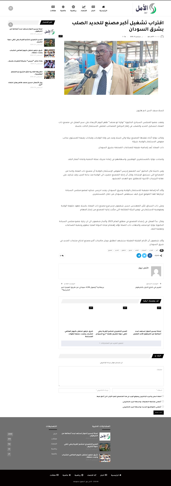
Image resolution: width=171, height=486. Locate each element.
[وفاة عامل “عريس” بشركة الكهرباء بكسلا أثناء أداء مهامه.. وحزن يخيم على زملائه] (49, 64)
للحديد (117, 250)
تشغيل (124, 250)
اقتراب (151, 250)
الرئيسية (103, 11)
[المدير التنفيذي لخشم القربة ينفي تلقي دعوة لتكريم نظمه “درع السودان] (111, 318)
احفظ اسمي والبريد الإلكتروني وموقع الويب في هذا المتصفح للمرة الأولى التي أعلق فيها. (128, 396)
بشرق (130, 250)
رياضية (73, 11)
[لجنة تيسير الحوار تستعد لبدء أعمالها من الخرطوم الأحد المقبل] (145, 318)
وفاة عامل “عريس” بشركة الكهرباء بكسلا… (25, 61)
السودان (144, 250)
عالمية (63, 11)
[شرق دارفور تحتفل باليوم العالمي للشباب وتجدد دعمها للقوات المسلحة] (77, 318)
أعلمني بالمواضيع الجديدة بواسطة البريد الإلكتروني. (141, 407)
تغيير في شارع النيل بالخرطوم (148, 287)
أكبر (157, 250)
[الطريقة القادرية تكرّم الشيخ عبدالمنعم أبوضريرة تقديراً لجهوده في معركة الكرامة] (49, 75)
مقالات (53, 11)
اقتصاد (84, 11)
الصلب (137, 250)
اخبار (93, 11)
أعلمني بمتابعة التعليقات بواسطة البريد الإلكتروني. (141, 402)
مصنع (110, 250)
